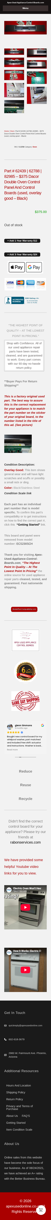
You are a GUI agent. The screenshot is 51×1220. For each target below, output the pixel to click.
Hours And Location (18, 1085)
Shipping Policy (15, 1092)
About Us (12, 1115)
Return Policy (14, 1099)
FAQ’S (26, 1115)
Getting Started (16, 1122)
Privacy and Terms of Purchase (19, 1107)
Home (6, 131)
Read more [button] (12, 750)
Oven (12, 131)
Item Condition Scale (19, 1129)
